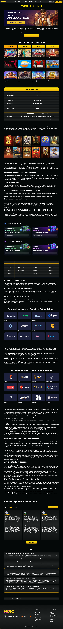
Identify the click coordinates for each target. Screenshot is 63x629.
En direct (23, 46)
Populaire (10, 46)
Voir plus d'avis (31, 542)
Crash (38, 46)
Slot (51, 46)
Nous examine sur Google (52, 506)
